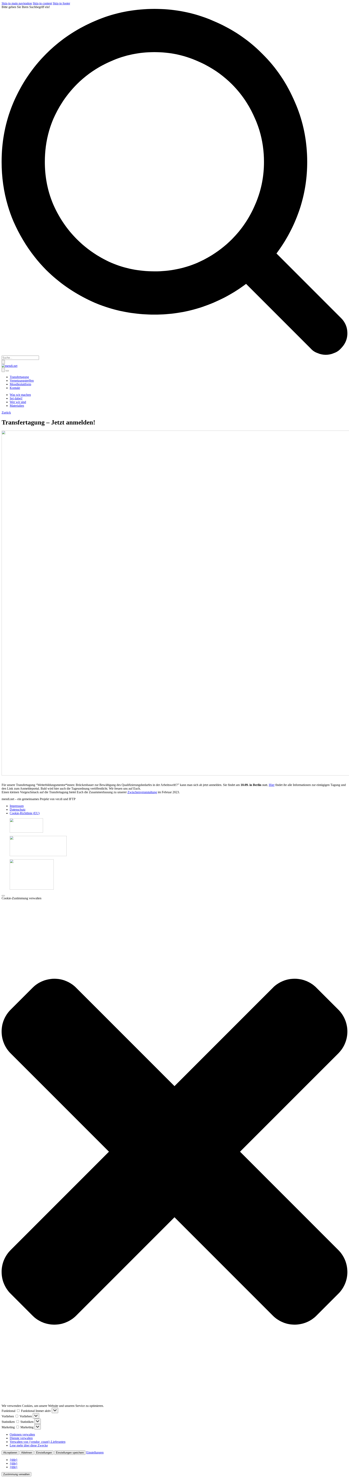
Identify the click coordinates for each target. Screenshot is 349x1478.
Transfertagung (19, 377)
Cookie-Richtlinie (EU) (25, 813)
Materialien (17, 405)
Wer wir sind (18, 402)
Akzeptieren (10, 1452)
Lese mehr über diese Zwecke (29, 1445)
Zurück (6, 412)
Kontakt (15, 388)
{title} (14, 1459)
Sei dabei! (16, 398)
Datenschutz (17, 809)
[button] (174, 1152)
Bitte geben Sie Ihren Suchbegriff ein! (26, 7)
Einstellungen (44, 1452)
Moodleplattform (20, 384)
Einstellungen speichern (70, 1452)
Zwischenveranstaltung (142, 792)
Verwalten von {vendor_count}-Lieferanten (37, 1441)
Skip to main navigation (17, 3)
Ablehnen (26, 1452)
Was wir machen (20, 394)
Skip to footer (61, 3)
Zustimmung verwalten (16, 1474)
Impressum (17, 806)
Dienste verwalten (21, 1438)
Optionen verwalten (22, 1434)
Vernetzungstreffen (22, 380)
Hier (271, 785)
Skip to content (42, 3)
